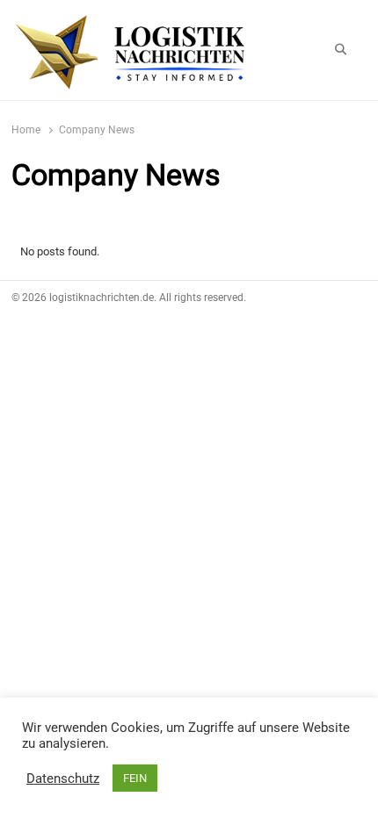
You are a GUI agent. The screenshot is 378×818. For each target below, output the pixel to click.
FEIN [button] (135, 778)
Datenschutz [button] (62, 778)
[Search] (340, 50)
